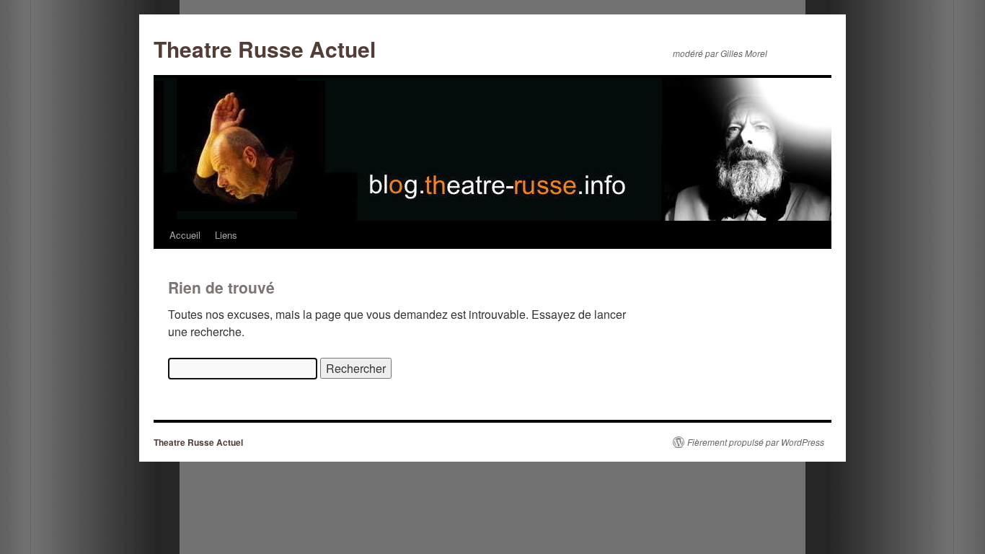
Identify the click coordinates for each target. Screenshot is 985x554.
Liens (226, 235)
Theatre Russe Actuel (265, 48)
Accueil (184, 235)
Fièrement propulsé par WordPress (755, 442)
